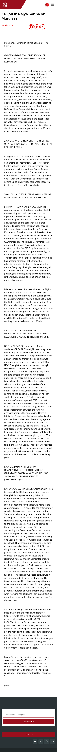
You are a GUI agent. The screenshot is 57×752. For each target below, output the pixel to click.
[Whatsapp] (42, 26)
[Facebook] (31, 26)
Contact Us (28, 734)
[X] (37, 26)
